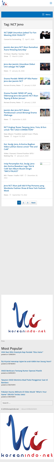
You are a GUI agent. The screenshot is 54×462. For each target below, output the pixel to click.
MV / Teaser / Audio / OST (13, 175)
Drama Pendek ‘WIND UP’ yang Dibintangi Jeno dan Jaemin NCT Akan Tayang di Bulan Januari (21, 95)
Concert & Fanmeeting (12, 39)
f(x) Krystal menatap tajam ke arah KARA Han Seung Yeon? (26, 361)
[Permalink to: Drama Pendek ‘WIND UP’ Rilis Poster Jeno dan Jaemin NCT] (45, 81)
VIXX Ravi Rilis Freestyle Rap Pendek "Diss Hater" (22, 352)
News (6, 71)
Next (33, 202)
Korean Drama (9, 85)
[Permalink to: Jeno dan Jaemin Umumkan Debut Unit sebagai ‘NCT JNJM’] (45, 66)
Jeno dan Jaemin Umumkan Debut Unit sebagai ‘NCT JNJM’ (19, 65)
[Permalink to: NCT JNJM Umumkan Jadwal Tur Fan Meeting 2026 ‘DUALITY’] (45, 35)
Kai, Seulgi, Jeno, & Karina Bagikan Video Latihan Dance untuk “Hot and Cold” (20, 146)
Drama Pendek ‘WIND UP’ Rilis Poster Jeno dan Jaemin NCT (20, 79)
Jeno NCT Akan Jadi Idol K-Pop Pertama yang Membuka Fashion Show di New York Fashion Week (24, 188)
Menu (47, 14)
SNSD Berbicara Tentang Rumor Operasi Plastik (21, 371)
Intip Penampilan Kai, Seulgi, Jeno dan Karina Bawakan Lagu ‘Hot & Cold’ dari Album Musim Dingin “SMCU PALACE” (19, 167)
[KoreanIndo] (4, 3)
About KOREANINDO (29, 409)
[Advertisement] (20, 252)
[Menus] (52, 3)
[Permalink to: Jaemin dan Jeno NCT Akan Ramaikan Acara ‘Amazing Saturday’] (45, 49)
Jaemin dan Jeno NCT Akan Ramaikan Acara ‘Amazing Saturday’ (21, 48)
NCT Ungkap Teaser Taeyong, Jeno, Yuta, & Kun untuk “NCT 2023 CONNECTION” (25, 128)
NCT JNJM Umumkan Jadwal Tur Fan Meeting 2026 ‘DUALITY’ (20, 33)
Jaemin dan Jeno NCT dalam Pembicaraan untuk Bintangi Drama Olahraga (20, 112)
